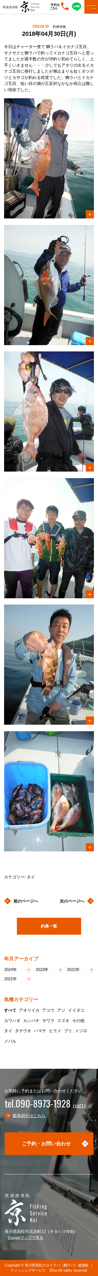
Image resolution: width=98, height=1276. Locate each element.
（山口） (46, 1106)
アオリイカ (29, 1010)
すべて (10, 1010)
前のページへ (26, 901)
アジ (61, 1010)
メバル (10, 1041)
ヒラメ (55, 1030)
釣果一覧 (49, 926)
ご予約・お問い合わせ (46, 1143)
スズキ (63, 1020)
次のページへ (72, 901)
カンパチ (31, 1020)
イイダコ (76, 1010)
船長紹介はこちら (29, 1115)
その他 (78, 1020)
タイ (8, 1030)
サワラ (48, 1020)
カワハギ (12, 1020)
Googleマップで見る (25, 1237)
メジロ (81, 1030)
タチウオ (23, 1030)
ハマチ (40, 1030)
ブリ (68, 1030)
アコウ (48, 1010)
